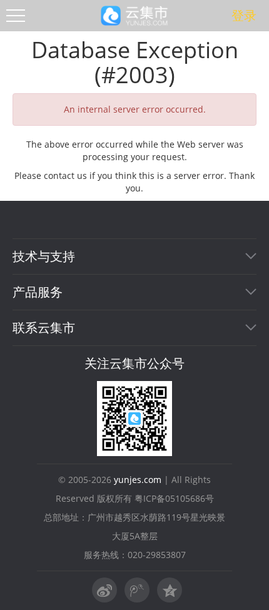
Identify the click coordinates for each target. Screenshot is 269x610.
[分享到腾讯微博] (169, 589)
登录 (243, 16)
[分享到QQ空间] (137, 589)
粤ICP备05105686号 (174, 498)
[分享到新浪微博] (104, 589)
